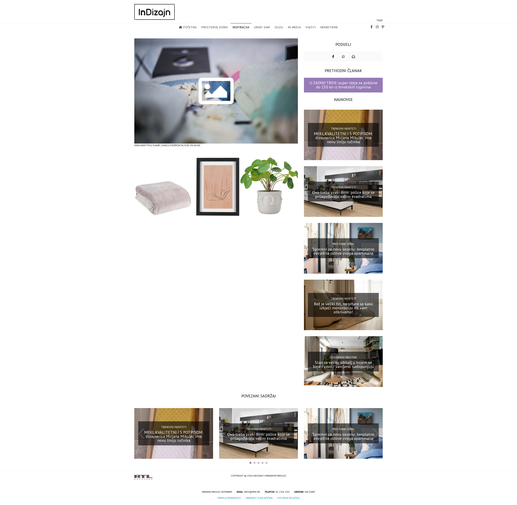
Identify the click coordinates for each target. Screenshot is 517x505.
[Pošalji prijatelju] (353, 57)
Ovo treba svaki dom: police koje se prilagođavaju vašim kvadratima (343, 194)
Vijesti (311, 27)
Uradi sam (262, 27)
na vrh (379, 476)
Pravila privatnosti (229, 497)
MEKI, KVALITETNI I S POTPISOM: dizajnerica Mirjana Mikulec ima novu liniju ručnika (343, 137)
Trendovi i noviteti (343, 128)
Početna (190, 27)
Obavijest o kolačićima (259, 497)
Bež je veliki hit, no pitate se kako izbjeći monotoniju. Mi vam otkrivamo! (343, 307)
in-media (294, 27)
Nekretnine (329, 27)
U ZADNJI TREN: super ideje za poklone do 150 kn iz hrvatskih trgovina (343, 85)
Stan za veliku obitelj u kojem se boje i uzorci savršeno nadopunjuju (343, 364)
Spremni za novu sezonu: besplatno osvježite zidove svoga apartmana (343, 251)
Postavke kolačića (288, 497)
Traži (379, 20)
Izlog (278, 27)
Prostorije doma (214, 27)
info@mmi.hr (252, 491)
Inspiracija (240, 27)
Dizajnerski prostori (343, 357)
